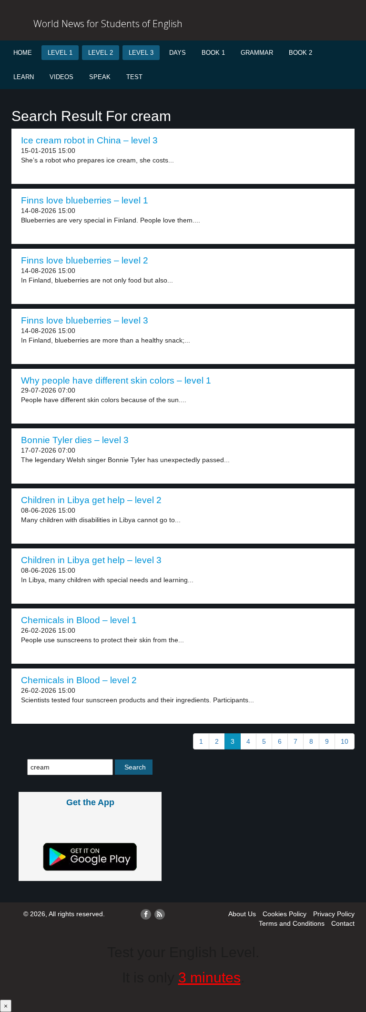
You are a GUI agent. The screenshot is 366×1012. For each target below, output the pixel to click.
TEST (134, 77)
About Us (242, 914)
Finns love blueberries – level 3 (84, 320)
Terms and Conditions (292, 923)
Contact (343, 923)
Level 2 (100, 52)
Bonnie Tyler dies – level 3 (75, 440)
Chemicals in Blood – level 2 (79, 680)
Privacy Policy (334, 914)
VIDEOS (61, 77)
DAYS (177, 52)
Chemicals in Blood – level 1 (79, 620)
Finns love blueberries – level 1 (84, 200)
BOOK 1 (213, 52)
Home (22, 52)
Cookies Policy (284, 914)
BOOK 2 (300, 52)
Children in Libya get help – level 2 (91, 500)
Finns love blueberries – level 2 (84, 260)
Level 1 (60, 52)
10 (344, 741)
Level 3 (141, 52)
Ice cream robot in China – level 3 (89, 140)
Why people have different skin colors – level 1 (116, 380)
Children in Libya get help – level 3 (91, 560)
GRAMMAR (257, 52)
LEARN (23, 77)
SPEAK (100, 77)
